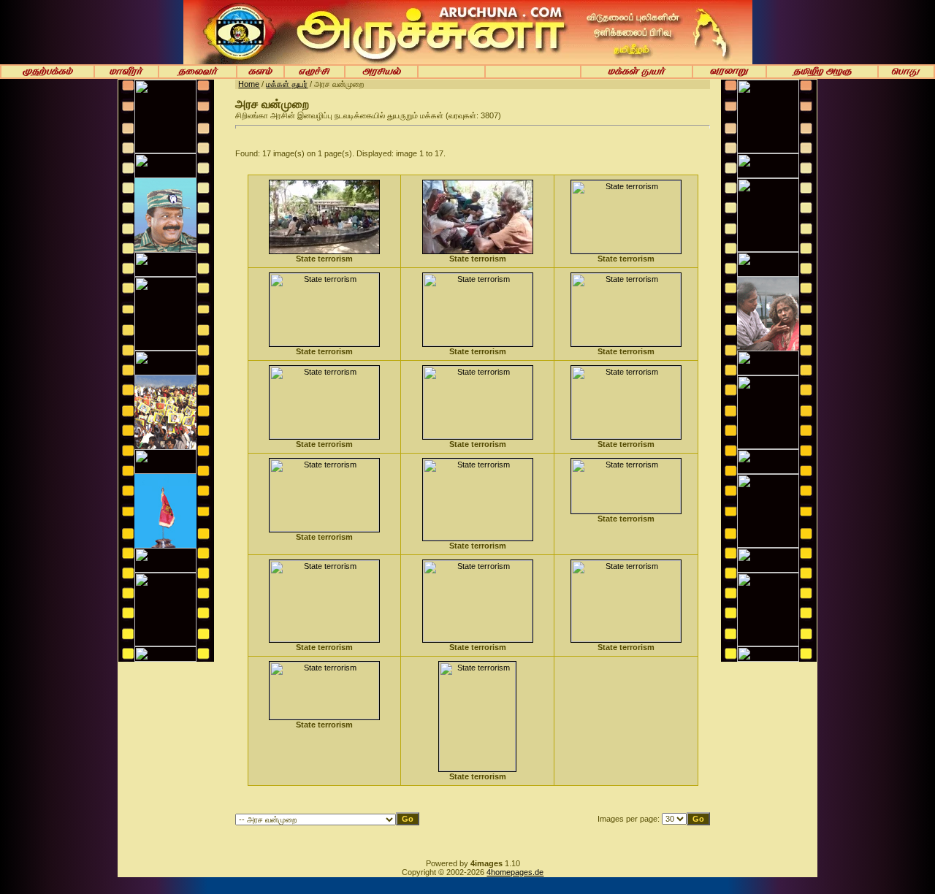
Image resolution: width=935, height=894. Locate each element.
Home (248, 84)
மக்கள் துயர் (287, 84)
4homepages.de (514, 872)
